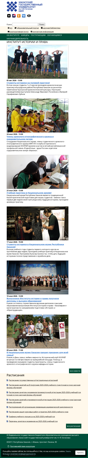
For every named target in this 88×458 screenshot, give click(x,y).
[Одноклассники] (19, 15)
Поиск (9, 24)
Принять (80, 453)
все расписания (73, 426)
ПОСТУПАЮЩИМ (38, 35)
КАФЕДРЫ (25, 35)
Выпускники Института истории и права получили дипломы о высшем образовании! (33, 299)
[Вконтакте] (23, 15)
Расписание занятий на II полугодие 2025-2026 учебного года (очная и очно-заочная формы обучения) (43, 386)
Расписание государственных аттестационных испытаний (33, 380)
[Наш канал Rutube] (14, 15)
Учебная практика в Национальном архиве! (29, 192)
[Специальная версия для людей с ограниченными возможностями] (29, 15)
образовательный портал (28, 28)
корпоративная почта (18, 31)
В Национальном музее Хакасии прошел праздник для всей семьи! (37, 353)
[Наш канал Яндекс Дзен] (9, 15)
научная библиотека (51, 28)
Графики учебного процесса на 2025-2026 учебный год (32, 416)
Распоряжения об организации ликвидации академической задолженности (41, 407)
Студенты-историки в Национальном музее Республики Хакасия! (35, 245)
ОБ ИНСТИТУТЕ (13, 35)
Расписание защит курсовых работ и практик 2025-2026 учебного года (38, 412)
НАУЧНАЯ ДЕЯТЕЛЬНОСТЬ (17, 38)
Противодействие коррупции (22, 446)
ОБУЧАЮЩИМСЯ (54, 35)
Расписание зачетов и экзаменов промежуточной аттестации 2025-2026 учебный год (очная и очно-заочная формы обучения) (44, 393)
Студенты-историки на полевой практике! (28, 82)
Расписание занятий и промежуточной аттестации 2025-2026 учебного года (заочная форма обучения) (44, 401)
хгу (11, 28)
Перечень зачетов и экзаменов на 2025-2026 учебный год (33, 421)
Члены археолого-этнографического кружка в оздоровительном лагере (30, 137)
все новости (75, 371)
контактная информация (43, 31)
